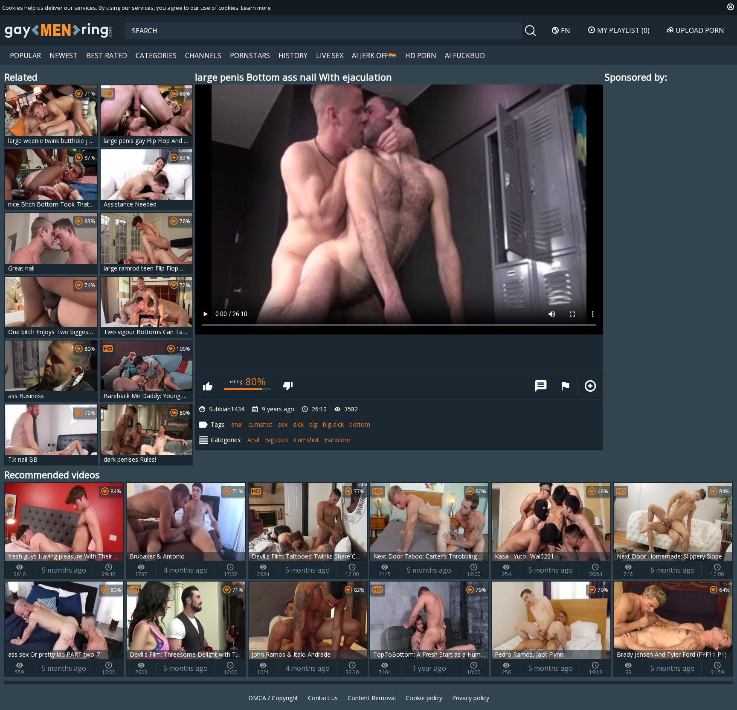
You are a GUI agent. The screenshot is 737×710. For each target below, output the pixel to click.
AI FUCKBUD (465, 55)
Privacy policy (470, 698)
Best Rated (106, 55)
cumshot (260, 424)
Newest (63, 55)
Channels (203, 55)
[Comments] (541, 386)
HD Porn (420, 55)
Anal (253, 440)
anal (237, 424)
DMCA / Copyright (273, 698)
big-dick (333, 424)
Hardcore (337, 440)
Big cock (276, 440)
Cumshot (306, 440)
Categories (156, 55)
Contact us (323, 698)
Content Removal (372, 698)
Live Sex (329, 55)
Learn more (256, 8)
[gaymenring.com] (58, 30)
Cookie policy (424, 698)
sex (282, 424)
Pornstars (250, 55)
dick (298, 424)
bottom (359, 424)
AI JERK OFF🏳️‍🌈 (374, 55)
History (293, 55)
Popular (25, 55)
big (313, 424)
